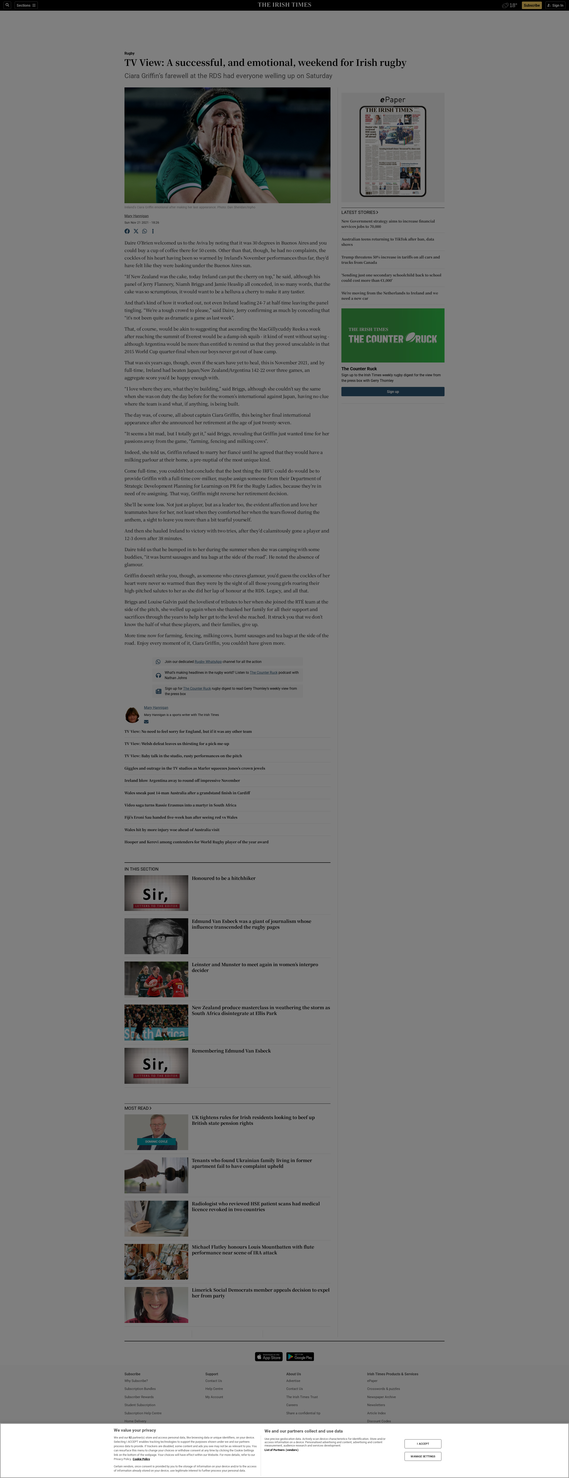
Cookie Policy (141, 1459)
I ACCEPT (423, 1443)
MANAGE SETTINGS (423, 1456)
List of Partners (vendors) (281, 1450)
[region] (284, 1450)
